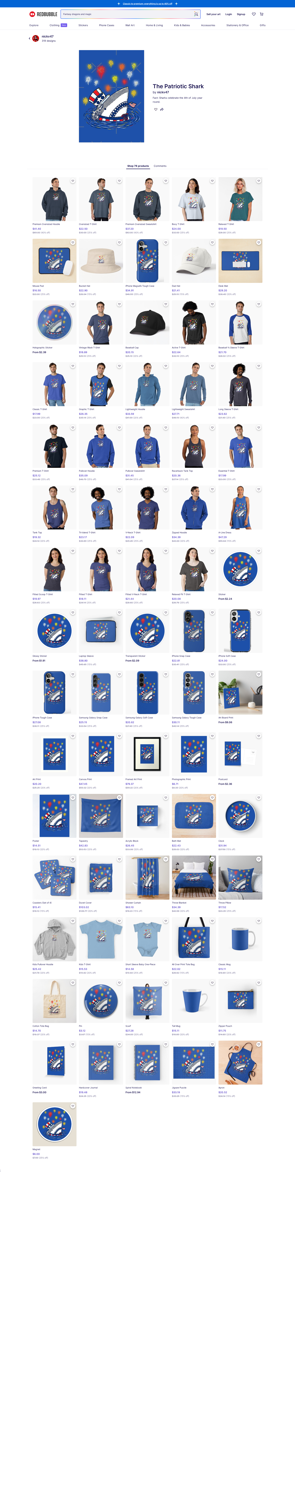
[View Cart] (262, 14)
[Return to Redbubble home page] (43, 14)
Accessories (208, 25)
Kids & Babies (182, 25)
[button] (147, 3)
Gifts (263, 25)
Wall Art (130, 25)
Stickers (83, 25)
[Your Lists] (254, 14)
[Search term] (196, 14)
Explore (34, 25)
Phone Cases (106, 25)
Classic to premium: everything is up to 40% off (147, 3)
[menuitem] (34, 25)
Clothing (58, 25)
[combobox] (130, 14)
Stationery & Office (237, 25)
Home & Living (154, 25)
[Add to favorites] (156, 109)
